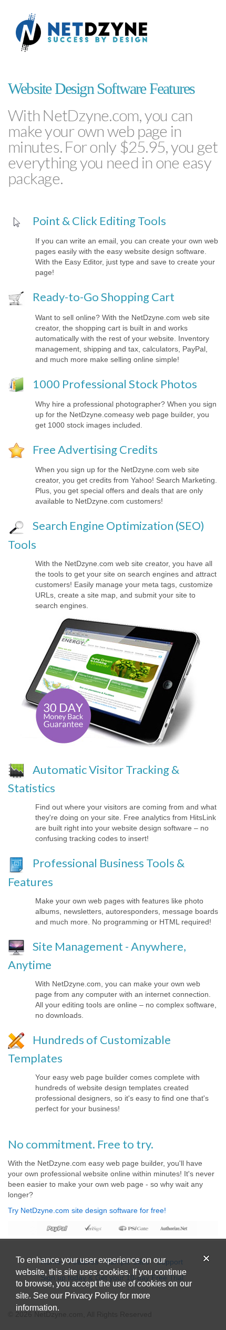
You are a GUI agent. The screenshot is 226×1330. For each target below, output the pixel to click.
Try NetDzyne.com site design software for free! (87, 1210)
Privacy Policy (91, 1295)
